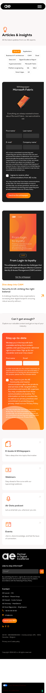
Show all (16, 51)
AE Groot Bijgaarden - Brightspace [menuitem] (14, 607)
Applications (27, 51)
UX (29, 72)
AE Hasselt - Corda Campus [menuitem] (12, 600)
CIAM (30, 55)
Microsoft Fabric (30, 64)
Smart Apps (20, 72)
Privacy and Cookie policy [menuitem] (11, 641)
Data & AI (12, 60)
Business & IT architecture (15, 55)
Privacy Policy (28, 189)
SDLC (35, 68)
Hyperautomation (15, 64)
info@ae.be (9, 615)
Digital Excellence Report (27, 60)
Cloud (37, 55)
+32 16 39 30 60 (11, 611)
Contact (6, 589)
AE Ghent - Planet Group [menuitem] (11, 596)
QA (28, 68)
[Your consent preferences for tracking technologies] (42, 691)
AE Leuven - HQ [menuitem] (7, 593)
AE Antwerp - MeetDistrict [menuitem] (11, 603)
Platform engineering (15, 68)
